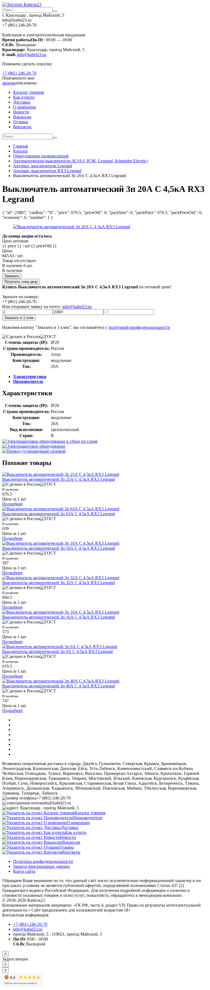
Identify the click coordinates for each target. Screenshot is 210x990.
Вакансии (22, 117)
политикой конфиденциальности (139, 327)
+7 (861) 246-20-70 (19, 73)
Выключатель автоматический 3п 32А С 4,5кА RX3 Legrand (58, 582)
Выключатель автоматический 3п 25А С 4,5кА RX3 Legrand (58, 479)
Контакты (22, 126)
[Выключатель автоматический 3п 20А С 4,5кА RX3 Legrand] (71, 226)
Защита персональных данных (41, 866)
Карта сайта (24, 871)
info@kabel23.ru (31, 54)
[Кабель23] (21, 4)
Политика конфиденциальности (43, 861)
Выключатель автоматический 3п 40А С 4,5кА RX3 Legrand (58, 686)
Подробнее (12, 504)
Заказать (11, 276)
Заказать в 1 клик (19, 318)
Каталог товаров (28, 92)
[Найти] (55, 11)
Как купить (23, 97)
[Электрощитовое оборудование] (33, 446)
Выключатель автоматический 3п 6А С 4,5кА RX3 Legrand (57, 651)
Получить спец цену (21, 282)
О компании (24, 107)
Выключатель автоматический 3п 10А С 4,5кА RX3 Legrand (58, 548)
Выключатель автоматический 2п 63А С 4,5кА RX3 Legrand (58, 513)
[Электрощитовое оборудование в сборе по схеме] (50, 441)
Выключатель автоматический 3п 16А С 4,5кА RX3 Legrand (58, 617)
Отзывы (20, 121)
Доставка (21, 102)
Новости (21, 112)
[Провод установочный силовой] (34, 451)
